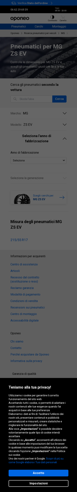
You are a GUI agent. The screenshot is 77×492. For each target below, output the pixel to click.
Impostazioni (39, 483)
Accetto (38, 473)
